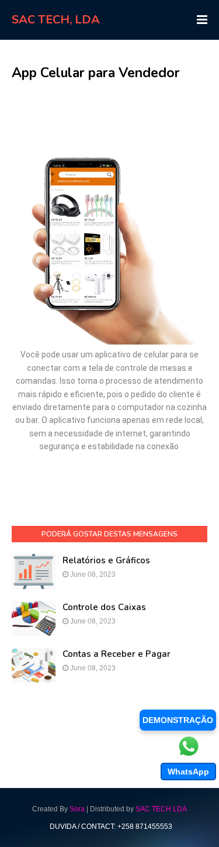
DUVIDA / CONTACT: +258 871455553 (111, 826)
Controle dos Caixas (104, 607)
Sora (77, 809)
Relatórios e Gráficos (106, 560)
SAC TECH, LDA (56, 19)
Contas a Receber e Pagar (116, 654)
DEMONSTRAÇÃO (177, 720)
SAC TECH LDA (161, 809)
